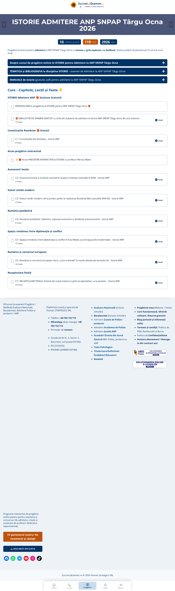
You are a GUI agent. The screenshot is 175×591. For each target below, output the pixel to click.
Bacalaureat (101, 315)
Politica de (152, 335)
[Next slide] (171, 24)
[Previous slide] (4, 24)
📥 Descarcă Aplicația (22, 548)
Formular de (61, 329)
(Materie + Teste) (154, 307)
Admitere (99, 327)
